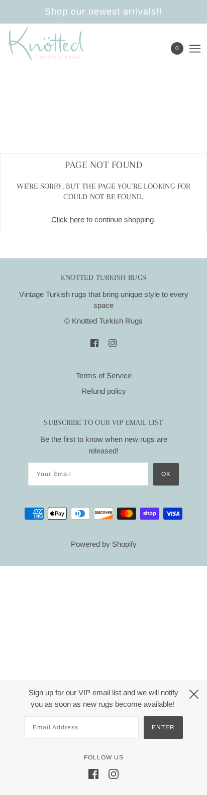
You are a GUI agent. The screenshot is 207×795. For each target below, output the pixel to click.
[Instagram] (114, 773)
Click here (67, 219)
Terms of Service (104, 375)
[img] (94, 343)
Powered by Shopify (104, 544)
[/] (56, 43)
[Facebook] (93, 773)
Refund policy (103, 391)
